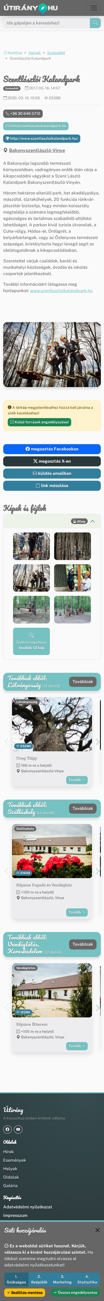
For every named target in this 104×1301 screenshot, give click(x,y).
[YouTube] (18, 1129)
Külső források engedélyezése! (41, 422)
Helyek (35, 53)
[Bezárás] (97, 1230)
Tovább (75, 780)
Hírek (8, 1151)
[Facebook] (7, 1129)
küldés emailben (54, 473)
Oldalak (11, 1177)
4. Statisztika (87, 1279)
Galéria (10, 1185)
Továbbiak (83, 681)
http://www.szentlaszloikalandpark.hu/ (43, 138)
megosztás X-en (54, 461)
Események (14, 1160)
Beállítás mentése (26, 1292)
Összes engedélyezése (77, 1292)
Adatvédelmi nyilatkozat (27, 1206)
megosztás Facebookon (54, 449)
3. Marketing (62, 1279)
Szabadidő (56, 53)
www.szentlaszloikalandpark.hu (61, 290)
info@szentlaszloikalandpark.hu (37, 126)
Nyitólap (14, 53)
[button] (31, 546)
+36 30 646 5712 (24, 113)
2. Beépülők (39, 1279)
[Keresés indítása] (95, 23)
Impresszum (15, 1215)
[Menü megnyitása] (94, 8)
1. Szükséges (16, 1279)
